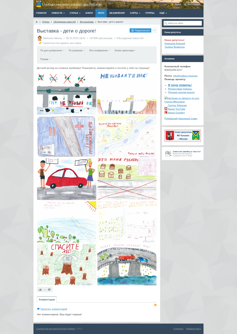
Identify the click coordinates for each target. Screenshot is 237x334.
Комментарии (47, 299)
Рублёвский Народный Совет (180, 118)
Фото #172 (127, 93)
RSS (155, 305)
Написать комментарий (53, 309)
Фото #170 (127, 136)
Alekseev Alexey (52, 38)
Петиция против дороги (181, 92)
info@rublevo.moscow (185, 75)
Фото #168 (127, 179)
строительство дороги (55, 43)
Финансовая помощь (180, 88)
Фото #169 (66, 179)
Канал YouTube (176, 109)
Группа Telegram (177, 105)
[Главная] (36, 22)
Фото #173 (127, 264)
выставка (75, 43)
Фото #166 (127, 221)
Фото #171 (66, 136)
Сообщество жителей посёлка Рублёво (55, 329)
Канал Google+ (176, 112)
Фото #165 (66, 264)
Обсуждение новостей (129, 38)
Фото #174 (66, 93)
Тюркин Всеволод (174, 47)
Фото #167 (66, 221)
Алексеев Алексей (174, 43)
